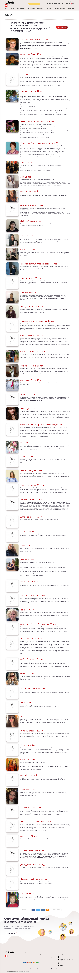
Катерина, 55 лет (28, 745)
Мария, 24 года (27, 531)
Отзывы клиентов (44, 954)
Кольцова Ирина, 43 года (32, 485)
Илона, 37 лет (26, 716)
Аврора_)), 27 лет (28, 836)
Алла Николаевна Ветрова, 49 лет (36, 39)
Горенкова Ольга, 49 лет (31, 91)
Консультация (11, 933)
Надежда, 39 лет (28, 408)
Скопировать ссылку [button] (56, 909)
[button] (33, 910)
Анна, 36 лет (26, 74)
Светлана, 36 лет (28, 249)
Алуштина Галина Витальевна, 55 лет (38, 624)
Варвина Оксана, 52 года (31, 499)
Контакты (71, 8)
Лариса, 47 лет (27, 560)
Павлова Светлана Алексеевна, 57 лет (38, 821)
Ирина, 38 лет (27, 610)
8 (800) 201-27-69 (55, 4)
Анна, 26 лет (26, 442)
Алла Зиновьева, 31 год (31, 191)
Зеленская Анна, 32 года (32, 380)
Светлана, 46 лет (28, 759)
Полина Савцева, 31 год (31, 471)
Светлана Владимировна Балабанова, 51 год (41, 425)
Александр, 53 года (29, 581)
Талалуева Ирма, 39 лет (31, 807)
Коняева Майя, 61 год (30, 292)
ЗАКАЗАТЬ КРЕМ (34, 3)
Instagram (62, 963)
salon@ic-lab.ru (63, 954)
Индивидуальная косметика (36, 8)
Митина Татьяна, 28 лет (31, 731)
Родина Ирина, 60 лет (30, 278)
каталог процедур (60, 8)
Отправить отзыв (62, 27)
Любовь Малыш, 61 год (30, 221)
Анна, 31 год (26, 545)
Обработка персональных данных (47, 957)
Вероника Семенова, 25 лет (33, 595)
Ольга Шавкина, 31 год (30, 775)
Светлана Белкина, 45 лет (32, 351)
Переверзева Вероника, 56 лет (35, 879)
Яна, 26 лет (25, 177)
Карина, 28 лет (27, 456)
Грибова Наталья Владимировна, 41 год (38, 264)
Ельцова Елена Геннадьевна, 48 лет (37, 321)
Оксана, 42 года (27, 673)
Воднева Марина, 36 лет (31, 366)
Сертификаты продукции (28, 957)
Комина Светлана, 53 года (32, 688)
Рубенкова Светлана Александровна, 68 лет (41, 143)
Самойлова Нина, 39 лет (31, 335)
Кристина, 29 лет (28, 235)
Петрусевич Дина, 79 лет (32, 306)
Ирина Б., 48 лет (28, 394)
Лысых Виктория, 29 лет (31, 638)
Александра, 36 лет (29, 789)
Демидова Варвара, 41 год (32, 864)
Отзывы (49, 8)
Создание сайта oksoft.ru (24, 971)
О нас (6, 8)
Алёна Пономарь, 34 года (32, 659)
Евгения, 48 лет (27, 893)
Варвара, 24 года (28, 702)
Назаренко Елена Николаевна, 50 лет (37, 121)
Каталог (24, 954)
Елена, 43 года (27, 162)
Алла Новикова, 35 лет (31, 517)
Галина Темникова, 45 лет (32, 850)
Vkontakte (62, 965)
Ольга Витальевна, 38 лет (32, 205)
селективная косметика (18, 8)
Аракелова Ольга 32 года (32, 54)
